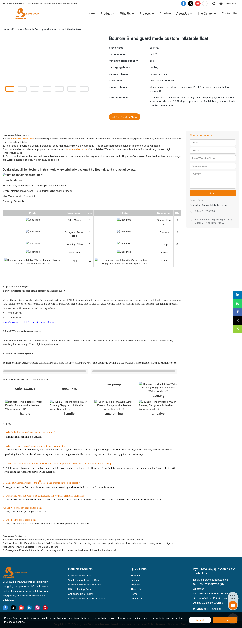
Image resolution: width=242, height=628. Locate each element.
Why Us (125, 13)
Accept (200, 620)
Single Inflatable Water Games (85, 580)
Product (106, 13)
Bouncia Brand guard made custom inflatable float (53, 29)
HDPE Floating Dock (79, 589)
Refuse (225, 620)
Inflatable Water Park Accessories (87, 598)
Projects (145, 13)
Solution (165, 13)
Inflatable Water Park (22, 138)
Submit (212, 193)
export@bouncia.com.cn (214, 579)
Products (17, 29)
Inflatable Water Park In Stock (84, 584)
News (134, 593)
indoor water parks (76, 149)
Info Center (205, 13)
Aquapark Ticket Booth (81, 593)
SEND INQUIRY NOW (124, 117)
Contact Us (229, 13)
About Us (182, 13)
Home (91, 13)
